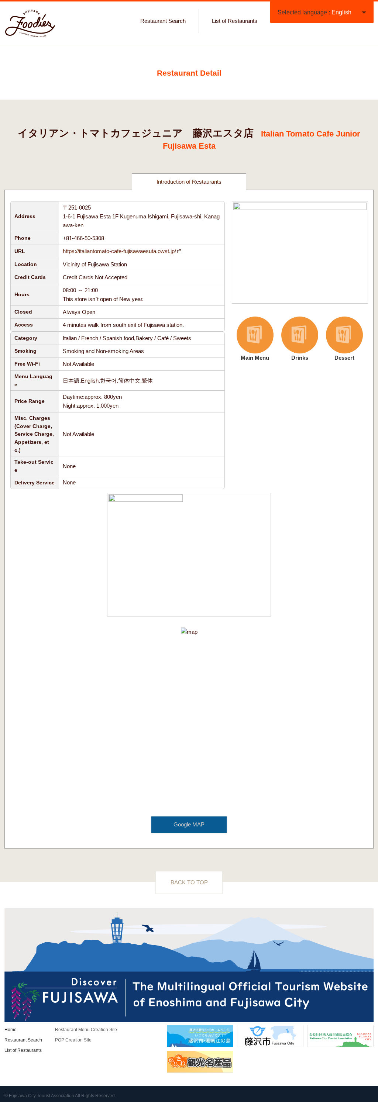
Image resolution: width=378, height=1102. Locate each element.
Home (10, 1029)
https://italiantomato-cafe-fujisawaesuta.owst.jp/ (119, 251)
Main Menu (251, 339)
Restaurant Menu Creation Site (86, 1029)
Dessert (338, 339)
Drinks (292, 339)
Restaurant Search (163, 21)
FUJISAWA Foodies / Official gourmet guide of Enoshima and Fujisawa (30, 23)
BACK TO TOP (189, 882)
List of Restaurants (234, 21)
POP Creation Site (73, 1040)
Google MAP (189, 824)
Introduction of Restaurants (189, 182)
